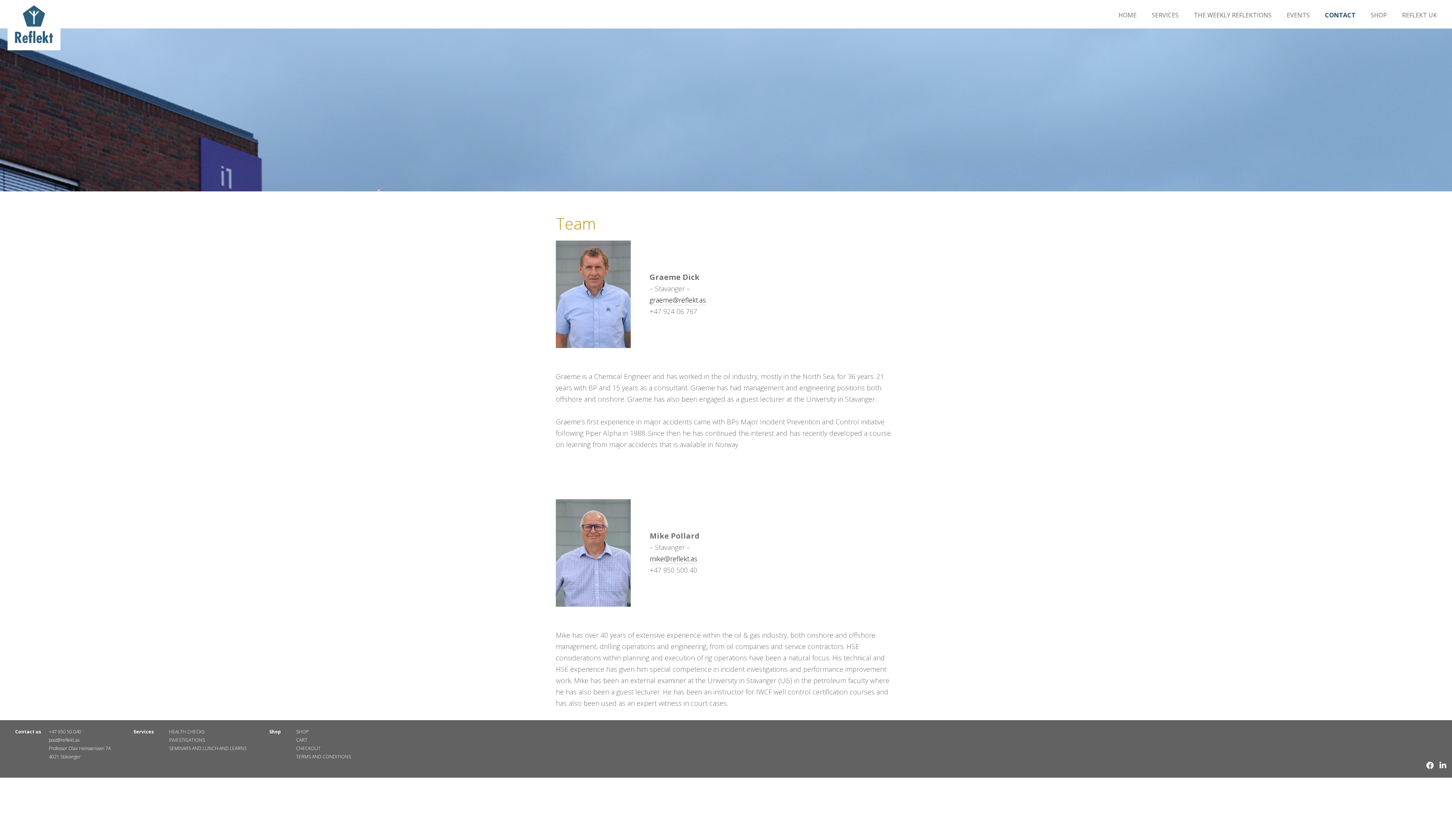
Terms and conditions (323, 756)
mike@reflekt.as (673, 558)
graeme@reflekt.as (678, 299)
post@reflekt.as (64, 740)
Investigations (187, 740)
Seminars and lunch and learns (208, 748)
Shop (1379, 15)
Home (1127, 15)
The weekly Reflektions (1233, 15)
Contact (1340, 15)
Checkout (308, 748)
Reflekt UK (1419, 15)
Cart (301, 740)
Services (1165, 15)
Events (1298, 15)
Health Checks (187, 731)
